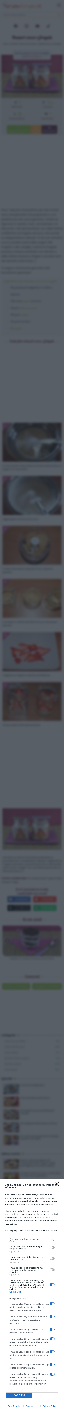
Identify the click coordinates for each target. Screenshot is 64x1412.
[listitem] (32, 1240)
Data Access (32, 1406)
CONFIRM (19, 1395)
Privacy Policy (49, 1406)
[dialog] (32, 1295)
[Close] (58, 1185)
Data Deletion (14, 1406)
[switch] (52, 1247)
